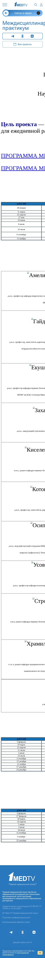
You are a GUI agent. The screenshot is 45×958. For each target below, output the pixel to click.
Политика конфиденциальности (16, 917)
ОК (40, 953)
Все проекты (25, 44)
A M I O (29, 942)
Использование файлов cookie (16, 922)
